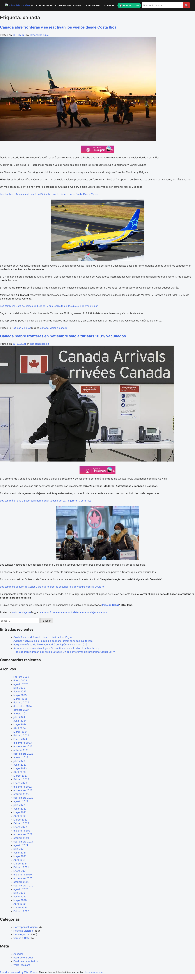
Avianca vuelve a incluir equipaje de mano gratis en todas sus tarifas (52, 640)
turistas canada (80, 612)
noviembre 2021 (22, 834)
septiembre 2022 (23, 797)
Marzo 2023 (20, 775)
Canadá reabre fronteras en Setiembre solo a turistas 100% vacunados (63, 336)
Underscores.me (93, 972)
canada (44, 327)
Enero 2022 (20, 826)
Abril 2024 (19, 728)
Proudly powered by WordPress (18, 972)
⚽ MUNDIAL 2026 (129, 5)
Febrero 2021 (21, 867)
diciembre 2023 (22, 742)
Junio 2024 (20, 720)
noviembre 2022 (22, 790)
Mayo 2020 (20, 900)
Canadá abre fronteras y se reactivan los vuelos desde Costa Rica (58, 27)
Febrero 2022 (21, 823)
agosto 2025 (20, 684)
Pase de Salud (110, 604)
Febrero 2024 (21, 735)
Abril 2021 (19, 859)
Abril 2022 (19, 815)
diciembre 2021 (22, 830)
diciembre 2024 (22, 706)
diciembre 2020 (22, 874)
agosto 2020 (20, 889)
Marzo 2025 (20, 698)
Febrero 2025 (21, 702)
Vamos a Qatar (21, 938)
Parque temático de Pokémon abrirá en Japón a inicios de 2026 (50, 644)
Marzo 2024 (20, 731)
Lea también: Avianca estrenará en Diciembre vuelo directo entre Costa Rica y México (49, 194)
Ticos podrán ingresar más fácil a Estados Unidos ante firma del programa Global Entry (64, 651)
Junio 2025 (20, 691)
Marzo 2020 (20, 907)
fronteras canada (60, 612)
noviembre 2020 (22, 878)
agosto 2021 (20, 845)
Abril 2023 (19, 772)
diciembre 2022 (22, 786)
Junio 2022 (20, 808)
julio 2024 (19, 717)
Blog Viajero (93, 5)
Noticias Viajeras (41, 5)
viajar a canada (58, 327)
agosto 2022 (20, 801)
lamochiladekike (39, 34)
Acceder (18, 953)
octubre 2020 (21, 881)
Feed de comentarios (25, 961)
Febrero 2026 (21, 676)
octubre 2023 (21, 750)
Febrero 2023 (21, 779)
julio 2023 (19, 761)
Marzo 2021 (20, 863)
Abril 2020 (19, 903)
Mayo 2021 (19, 856)
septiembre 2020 (23, 885)
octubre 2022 (21, 793)
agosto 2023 (20, 757)
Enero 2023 (20, 783)
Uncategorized (21, 934)
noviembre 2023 (22, 746)
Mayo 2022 (20, 812)
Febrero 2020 (21, 911)
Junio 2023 (20, 764)
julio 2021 (19, 848)
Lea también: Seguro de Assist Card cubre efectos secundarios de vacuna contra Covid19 (52, 586)
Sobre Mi (109, 5)
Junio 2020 (20, 896)
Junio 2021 (19, 852)
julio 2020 (19, 892)
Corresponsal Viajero (68, 5)
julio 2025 (19, 687)
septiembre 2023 (23, 753)
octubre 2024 (21, 709)
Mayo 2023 (20, 768)
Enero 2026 (20, 680)
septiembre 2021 (23, 841)
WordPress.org (21, 964)
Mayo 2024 (20, 724)
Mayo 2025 (20, 695)
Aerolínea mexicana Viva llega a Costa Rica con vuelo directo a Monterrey (56, 648)
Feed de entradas (23, 957)
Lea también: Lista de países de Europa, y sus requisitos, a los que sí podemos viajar (49, 305)
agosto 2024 (20, 713)
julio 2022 (19, 804)
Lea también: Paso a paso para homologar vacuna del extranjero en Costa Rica (45, 500)
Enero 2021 (20, 870)
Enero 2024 (20, 739)
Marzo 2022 (20, 819)
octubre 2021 (21, 837)
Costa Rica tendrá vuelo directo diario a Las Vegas (42, 637)
